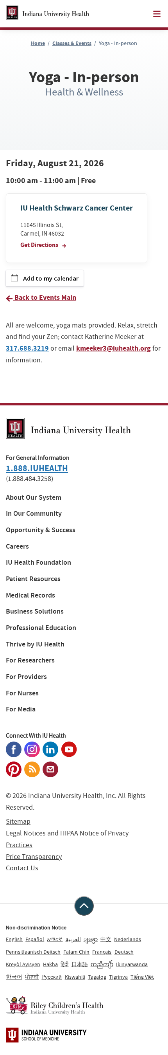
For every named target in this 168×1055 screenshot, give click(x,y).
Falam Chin (76, 951)
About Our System (33, 497)
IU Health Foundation (38, 562)
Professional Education (41, 628)
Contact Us (22, 868)
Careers (17, 546)
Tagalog (97, 976)
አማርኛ (55, 939)
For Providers (26, 677)
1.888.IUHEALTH (37, 468)
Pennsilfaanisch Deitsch (33, 951)
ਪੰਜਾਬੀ (32, 976)
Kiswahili (75, 976)
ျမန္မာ (91, 939)
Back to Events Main (44, 297)
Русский (51, 976)
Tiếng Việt (142, 976)
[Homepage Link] (47, 13)
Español (34, 939)
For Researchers (30, 660)
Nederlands (127, 939)
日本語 (79, 964)
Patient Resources (33, 579)
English (14, 939)
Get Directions (39, 245)
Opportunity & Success (40, 530)
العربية (73, 939)
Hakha (50, 964)
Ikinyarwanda (132, 964)
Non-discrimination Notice (36, 927)
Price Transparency (34, 856)
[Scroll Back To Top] (84, 906)
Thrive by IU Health (35, 644)
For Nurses (22, 693)
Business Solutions (35, 611)
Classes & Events (71, 43)
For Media (21, 709)
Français (101, 951)
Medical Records (30, 595)
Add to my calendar (51, 278)
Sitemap (18, 821)
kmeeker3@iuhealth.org (113, 348)
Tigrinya (118, 976)
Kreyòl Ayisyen (23, 964)
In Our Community (34, 513)
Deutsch (124, 951)
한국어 (14, 976)
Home (38, 43)
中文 (105, 939)
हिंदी (64, 964)
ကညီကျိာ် (102, 964)
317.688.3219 (27, 348)
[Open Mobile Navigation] (157, 14)
